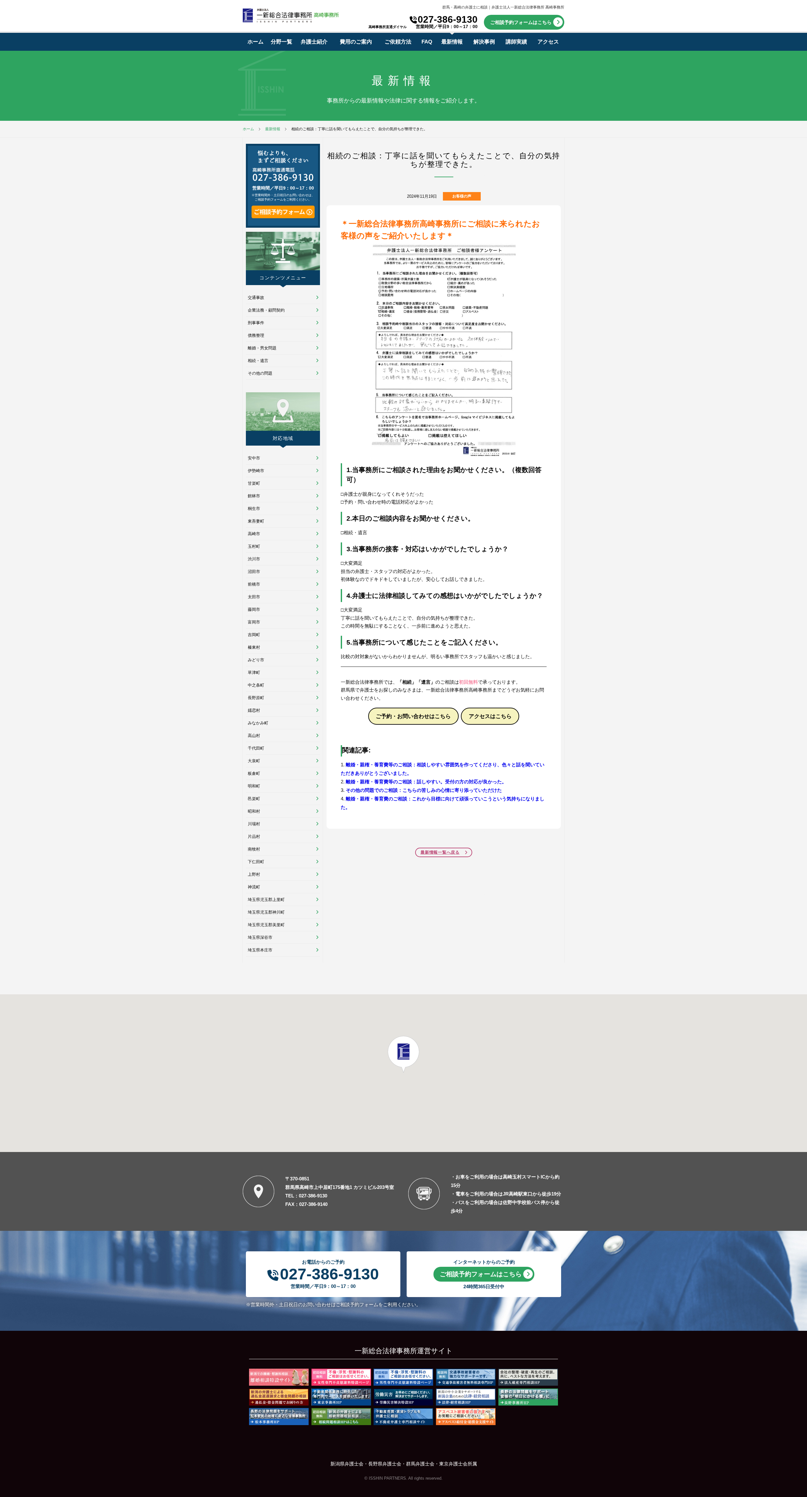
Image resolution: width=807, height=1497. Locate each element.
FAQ (426, 42)
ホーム (255, 42)
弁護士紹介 (314, 42)
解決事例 (484, 42)
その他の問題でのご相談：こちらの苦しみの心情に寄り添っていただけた (424, 790)
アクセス (548, 42)
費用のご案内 (356, 42)
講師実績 (516, 42)
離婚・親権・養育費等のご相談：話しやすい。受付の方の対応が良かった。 (426, 781)
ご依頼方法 (398, 42)
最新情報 (452, 42)
